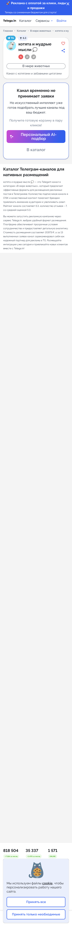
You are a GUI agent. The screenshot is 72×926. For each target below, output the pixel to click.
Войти (61, 21)
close (68, 4)
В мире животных (40, 30)
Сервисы (42, 21)
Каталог (25, 21)
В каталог (36, 149)
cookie (47, 883)
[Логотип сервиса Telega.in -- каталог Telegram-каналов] (9, 21)
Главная (8, 30)
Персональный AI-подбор (38, 136)
